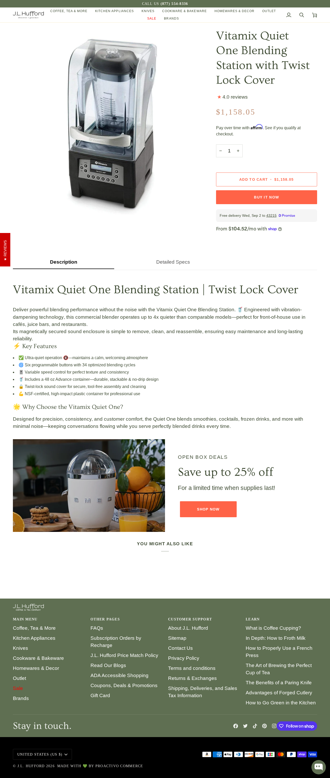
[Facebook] (235, 726)
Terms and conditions (192, 668)
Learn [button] (253, 619)
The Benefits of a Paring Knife (279, 682)
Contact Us (180, 648)
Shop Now (208, 509)
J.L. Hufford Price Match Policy (124, 655)
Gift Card (100, 695)
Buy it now (266, 197)
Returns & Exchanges (192, 678)
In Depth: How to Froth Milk (276, 638)
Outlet (19, 678)
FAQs (96, 628)
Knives (20, 648)
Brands (21, 698)
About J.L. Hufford (188, 628)
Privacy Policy (183, 658)
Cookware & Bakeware (38, 658)
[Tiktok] (255, 726)
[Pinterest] (264, 726)
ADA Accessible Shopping (119, 675)
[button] (69, 11)
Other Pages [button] (105, 619)
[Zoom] (22, 208)
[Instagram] (274, 726)
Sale (18, 688)
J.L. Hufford (31, 766)
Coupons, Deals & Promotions (124, 685)
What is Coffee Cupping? (273, 628)
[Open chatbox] (318, 767)
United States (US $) (39, 754)
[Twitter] (245, 726)
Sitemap (177, 638)
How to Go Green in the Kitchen (281, 702)
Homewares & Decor (36, 668)
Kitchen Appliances (34, 638)
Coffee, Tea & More (34, 628)
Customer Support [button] (190, 619)
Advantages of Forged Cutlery (279, 692)
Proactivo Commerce (119, 766)
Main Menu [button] (25, 619)
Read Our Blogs (108, 665)
